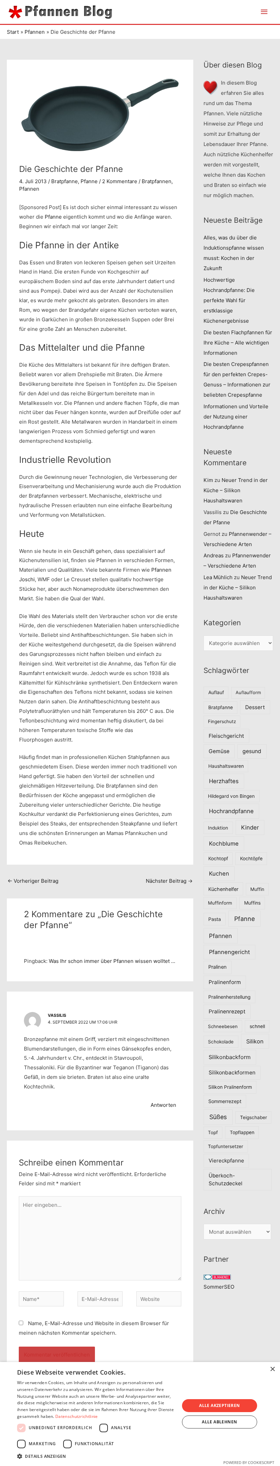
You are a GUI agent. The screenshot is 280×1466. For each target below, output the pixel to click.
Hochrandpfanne (231, 811)
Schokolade (221, 1041)
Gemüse (219, 751)
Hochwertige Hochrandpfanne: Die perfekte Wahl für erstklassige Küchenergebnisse (229, 300)
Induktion (218, 828)
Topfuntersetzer (225, 1146)
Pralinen (217, 967)
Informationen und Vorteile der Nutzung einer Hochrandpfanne (236, 416)
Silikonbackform (230, 1057)
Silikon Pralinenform (230, 1087)
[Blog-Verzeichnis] (217, 1276)
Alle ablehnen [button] (219, 1422)
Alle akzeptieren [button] (219, 1405)
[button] (96, 1456)
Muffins (252, 903)
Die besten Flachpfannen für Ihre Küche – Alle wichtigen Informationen (238, 342)
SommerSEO (219, 1287)
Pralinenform (225, 982)
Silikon (255, 1041)
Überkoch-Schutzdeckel (225, 1179)
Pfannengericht (229, 952)
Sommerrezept (224, 1101)
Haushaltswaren (226, 766)
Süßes (218, 1116)
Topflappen (242, 1132)
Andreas (214, 555)
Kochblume (224, 843)
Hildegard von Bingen (231, 796)
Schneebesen (223, 1026)
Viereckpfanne (226, 1160)
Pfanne (89, 181)
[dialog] (140, 1414)
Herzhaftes (224, 781)
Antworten (163, 1105)
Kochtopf (218, 858)
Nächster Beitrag (169, 881)
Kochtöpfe (251, 858)
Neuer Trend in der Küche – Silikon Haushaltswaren (236, 490)
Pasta (214, 919)
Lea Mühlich (218, 577)
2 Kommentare (119, 181)
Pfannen (29, 189)
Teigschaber (253, 1117)
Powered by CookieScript (248, 1462)
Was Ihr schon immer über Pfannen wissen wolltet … (112, 961)
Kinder (250, 827)
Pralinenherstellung (229, 997)
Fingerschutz (222, 721)
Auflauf (216, 692)
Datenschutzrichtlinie (76, 1416)
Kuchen (219, 873)
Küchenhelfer (223, 889)
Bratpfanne (64, 181)
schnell (257, 1026)
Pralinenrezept (227, 1011)
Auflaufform (248, 692)
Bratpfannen (156, 181)
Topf (213, 1132)
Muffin (257, 889)
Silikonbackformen (232, 1072)
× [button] (272, 1369)
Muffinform (220, 903)
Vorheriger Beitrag (33, 881)
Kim (208, 480)
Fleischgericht (226, 736)
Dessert (255, 707)
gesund (251, 751)
